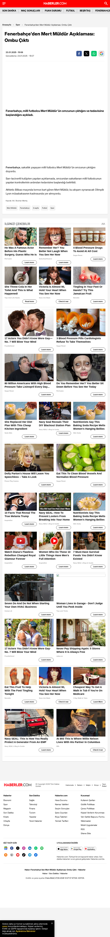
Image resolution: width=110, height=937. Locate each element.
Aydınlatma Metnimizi (25, 931)
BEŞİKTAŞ (85, 10)
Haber (45, 873)
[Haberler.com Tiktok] (23, 855)
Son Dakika (8, 812)
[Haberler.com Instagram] (23, 848)
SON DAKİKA (9, 10)
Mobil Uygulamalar (89, 825)
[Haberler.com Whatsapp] (36, 848)
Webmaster (86, 821)
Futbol (44, 208)
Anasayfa (6, 24)
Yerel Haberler (35, 821)
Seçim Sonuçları (62, 808)
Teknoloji (33, 804)
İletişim (88, 785)
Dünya (6, 825)
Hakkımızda (70, 785)
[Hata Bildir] (50, 878)
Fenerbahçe (25, 208)
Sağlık (32, 800)
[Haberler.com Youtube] (17, 855)
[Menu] (4, 3)
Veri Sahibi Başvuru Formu (93, 817)
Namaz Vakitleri (62, 804)
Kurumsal (85, 795)
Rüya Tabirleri (61, 817)
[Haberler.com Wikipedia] (11, 855)
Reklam (79, 785)
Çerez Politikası (88, 808)
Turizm (32, 812)
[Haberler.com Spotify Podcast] (42, 848)
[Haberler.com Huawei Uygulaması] (90, 849)
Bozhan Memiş (21, 201)
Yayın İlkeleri (104, 785)
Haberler (7, 795)
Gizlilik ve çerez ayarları (35, 878)
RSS (83, 829)
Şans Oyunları (61, 812)
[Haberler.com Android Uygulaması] (76, 849)
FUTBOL (70, 10)
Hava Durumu (61, 800)
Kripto (6, 817)
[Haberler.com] (17, 785)
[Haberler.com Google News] (5, 848)
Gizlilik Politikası (88, 804)
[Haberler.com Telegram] (30, 855)
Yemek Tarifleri (61, 821)
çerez (4, 926)
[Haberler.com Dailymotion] (36, 855)
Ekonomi (7, 800)
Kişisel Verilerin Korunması (92, 812)
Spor (18, 24)
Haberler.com (61, 795)
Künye (96, 785)
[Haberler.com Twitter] (17, 848)
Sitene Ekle (86, 833)
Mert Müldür (12, 208)
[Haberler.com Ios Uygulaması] (63, 849)
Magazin (7, 808)
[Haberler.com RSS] (5, 855)
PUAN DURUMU (53, 10)
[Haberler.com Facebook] (11, 848)
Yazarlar (32, 817)
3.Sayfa (6, 821)
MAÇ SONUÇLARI (30, 10)
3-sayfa (36, 208)
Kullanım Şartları (88, 800)
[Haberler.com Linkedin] (30, 848)
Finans (32, 808)
